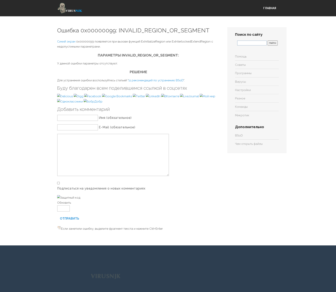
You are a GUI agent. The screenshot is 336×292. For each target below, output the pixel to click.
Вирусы (240, 81)
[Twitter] (139, 96)
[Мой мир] (207, 96)
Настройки (243, 90)
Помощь (241, 56)
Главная (269, 8)
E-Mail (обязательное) (117, 127)
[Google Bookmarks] (117, 96)
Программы (243, 73)
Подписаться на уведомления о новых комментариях (101, 188)
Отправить (69, 218)
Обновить (64, 202)
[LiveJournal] (190, 96)
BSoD (239, 135)
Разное (240, 98)
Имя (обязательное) (115, 118)
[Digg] (79, 96)
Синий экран (66, 41)
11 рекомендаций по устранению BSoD (156, 80)
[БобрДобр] (93, 101)
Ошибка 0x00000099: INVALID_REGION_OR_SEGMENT (133, 30)
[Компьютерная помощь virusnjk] (69, 8)
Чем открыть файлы (249, 144)
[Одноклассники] (70, 101)
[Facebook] (93, 96)
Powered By (105, 276)
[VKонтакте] (170, 96)
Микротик (242, 115)
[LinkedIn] (153, 96)
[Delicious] (65, 96)
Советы (240, 65)
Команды (241, 107)
